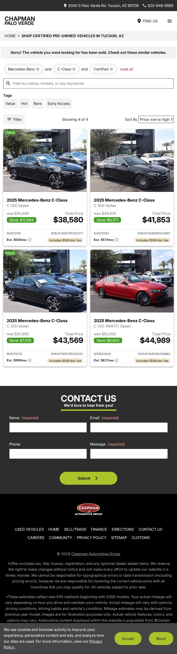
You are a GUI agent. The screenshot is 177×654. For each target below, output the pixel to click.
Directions (123, 529)
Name (24, 417)
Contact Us (150, 529)
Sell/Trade (75, 529)
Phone (14, 444)
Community (60, 537)
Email (104, 417)
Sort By (131, 119)
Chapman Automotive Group (95, 553)
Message (107, 444)
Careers (35, 537)
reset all (126, 69)
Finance (99, 529)
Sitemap (119, 537)
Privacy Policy (91, 537)
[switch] (169, 21)
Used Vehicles (29, 529)
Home (10, 35)
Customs (141, 537)
